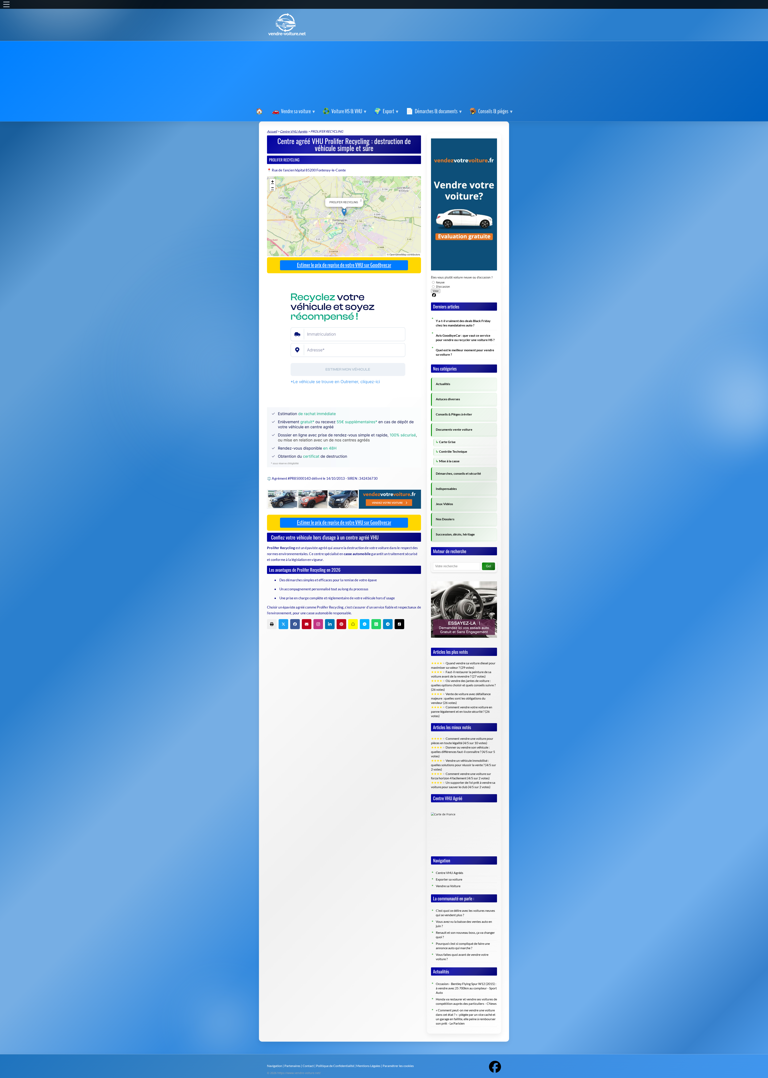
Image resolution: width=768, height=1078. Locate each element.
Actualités (443, 384)
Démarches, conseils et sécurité (458, 473)
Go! (488, 566)
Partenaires (292, 1066)
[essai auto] (464, 578)
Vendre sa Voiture (448, 886)
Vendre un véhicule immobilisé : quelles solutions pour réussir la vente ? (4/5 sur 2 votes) (463, 765)
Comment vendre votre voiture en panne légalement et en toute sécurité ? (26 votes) (461, 711)
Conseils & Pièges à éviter (454, 414)
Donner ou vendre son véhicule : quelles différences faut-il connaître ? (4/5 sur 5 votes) (463, 752)
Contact (308, 1066)
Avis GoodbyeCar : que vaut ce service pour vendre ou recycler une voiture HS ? (465, 338)
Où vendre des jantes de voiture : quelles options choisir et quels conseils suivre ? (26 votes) (463, 685)
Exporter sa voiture (449, 879)
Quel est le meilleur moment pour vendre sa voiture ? (465, 352)
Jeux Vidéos (444, 504)
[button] (344, 212)
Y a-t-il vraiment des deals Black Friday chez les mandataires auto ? (463, 323)
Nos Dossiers (445, 519)
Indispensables (446, 488)
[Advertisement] (384, 75)
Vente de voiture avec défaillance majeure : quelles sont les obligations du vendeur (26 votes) (461, 698)
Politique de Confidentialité (335, 1066)
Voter (436, 290)
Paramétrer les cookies (398, 1066)
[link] (260, 111)
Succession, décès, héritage (455, 534)
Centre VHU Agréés (449, 873)
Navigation (274, 1066)
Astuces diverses (448, 399)
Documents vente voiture (454, 429)
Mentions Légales (368, 1066)
